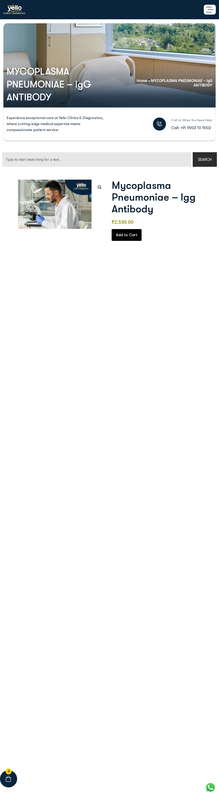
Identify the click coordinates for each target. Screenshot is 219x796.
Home (142, 80)
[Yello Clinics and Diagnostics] (14, 10)
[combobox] (96, 159)
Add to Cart (126, 235)
